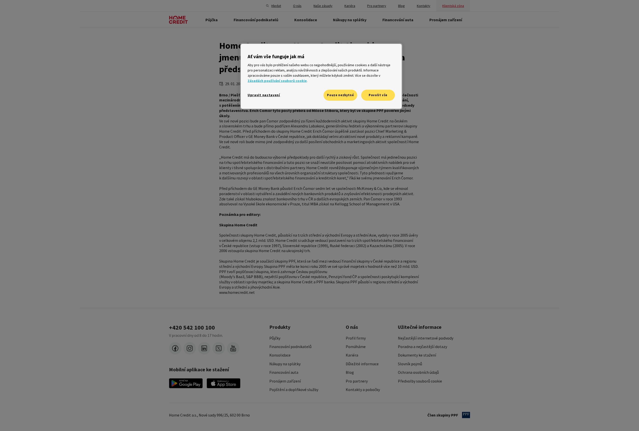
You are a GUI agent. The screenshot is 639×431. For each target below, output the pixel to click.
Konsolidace (280, 355)
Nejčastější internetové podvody (425, 338)
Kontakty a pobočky (363, 389)
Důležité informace (362, 364)
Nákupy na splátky (285, 364)
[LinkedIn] (204, 348)
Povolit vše (378, 95)
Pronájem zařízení (285, 381)
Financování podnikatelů (290, 346)
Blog (350, 372)
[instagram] (189, 348)
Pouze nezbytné (340, 95)
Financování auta (283, 372)
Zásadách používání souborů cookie (277, 80)
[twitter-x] (218, 348)
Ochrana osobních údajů (418, 372)
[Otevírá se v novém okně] (186, 383)
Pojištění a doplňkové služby (293, 389)
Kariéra (352, 355)
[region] (321, 76)
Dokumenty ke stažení (417, 355)
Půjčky (274, 338)
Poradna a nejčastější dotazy (422, 346)
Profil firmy (356, 338)
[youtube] (233, 348)
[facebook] (175, 348)
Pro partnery (357, 381)
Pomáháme (356, 346)
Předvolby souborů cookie (420, 381)
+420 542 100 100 (192, 327)
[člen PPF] (466, 415)
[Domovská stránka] (178, 19)
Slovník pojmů (410, 364)
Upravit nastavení (264, 95)
